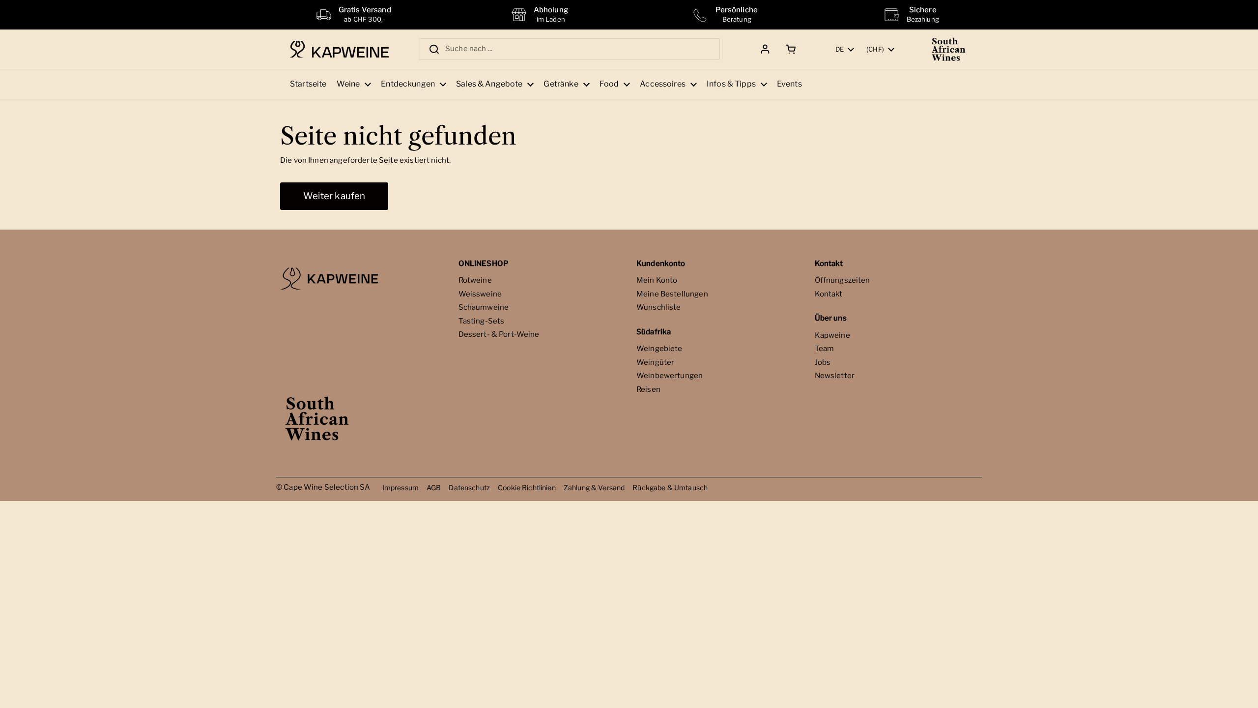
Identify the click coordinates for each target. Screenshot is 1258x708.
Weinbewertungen (669, 375)
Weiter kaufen (334, 196)
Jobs (823, 362)
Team (824, 348)
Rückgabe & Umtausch (670, 487)
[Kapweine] (339, 49)
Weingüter (655, 362)
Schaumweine (483, 307)
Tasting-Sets (481, 321)
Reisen (648, 389)
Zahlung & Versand (594, 487)
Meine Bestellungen (672, 294)
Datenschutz (469, 487)
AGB (434, 487)
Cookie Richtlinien (527, 487)
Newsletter (835, 375)
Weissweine (480, 294)
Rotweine (475, 280)
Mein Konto (657, 280)
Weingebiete (659, 348)
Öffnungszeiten (842, 280)
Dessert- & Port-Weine (499, 334)
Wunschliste (658, 307)
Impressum (400, 487)
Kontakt (829, 294)
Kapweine (832, 335)
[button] (789, 49)
